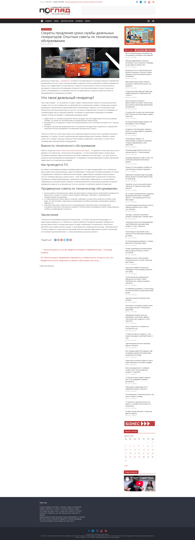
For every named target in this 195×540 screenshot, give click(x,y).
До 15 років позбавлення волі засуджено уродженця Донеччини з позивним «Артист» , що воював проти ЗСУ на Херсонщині (139, 197)
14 (144, 450)
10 (126, 450)
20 (139, 453)
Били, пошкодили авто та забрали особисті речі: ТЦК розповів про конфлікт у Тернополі (137, 370)
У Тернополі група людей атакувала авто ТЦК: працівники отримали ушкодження (137, 379)
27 (139, 457)
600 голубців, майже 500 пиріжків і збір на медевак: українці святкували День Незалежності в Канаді (138, 353)
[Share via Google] (61, 240)
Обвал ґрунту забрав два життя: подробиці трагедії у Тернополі (136, 388)
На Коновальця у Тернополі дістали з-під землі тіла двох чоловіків (139, 395)
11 (130, 450)
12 (135, 450)
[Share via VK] (58, 240)
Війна (56, 21)
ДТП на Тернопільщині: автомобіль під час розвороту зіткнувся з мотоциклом (139, 54)
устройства (65, 81)
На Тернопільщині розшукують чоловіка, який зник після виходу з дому (139, 242)
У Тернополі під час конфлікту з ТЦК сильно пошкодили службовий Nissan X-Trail (139, 336)
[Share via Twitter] (64, 240)
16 (152, 450)
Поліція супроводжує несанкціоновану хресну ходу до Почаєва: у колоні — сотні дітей (138, 251)
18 (130, 453)
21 (144, 453)
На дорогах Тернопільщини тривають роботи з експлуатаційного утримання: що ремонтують (138, 131)
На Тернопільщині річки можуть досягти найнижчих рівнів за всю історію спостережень (139, 207)
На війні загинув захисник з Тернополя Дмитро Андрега (84, 2)
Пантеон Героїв (67, 21)
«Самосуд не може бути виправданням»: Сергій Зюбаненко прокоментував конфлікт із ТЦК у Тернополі (139, 224)
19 (135, 453)
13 (139, 450)
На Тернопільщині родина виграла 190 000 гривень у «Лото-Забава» (138, 123)
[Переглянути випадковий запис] (153, 21)
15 (148, 450)
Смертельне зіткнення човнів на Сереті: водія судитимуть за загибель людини (139, 361)
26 (135, 457)
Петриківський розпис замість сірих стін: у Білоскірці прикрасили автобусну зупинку (139, 160)
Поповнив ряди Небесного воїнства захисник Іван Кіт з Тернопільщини (137, 151)
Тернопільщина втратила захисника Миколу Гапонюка (137, 344)
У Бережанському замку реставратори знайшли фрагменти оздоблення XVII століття (138, 93)
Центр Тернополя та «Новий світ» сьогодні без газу (137, 327)
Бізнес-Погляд (46, 29)
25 (130, 457)
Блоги (87, 21)
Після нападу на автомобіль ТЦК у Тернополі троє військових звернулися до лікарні (138, 234)
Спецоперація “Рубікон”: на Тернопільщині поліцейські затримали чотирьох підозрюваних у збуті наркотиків (138, 142)
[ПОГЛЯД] (42, 21)
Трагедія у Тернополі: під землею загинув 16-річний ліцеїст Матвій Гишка (139, 216)
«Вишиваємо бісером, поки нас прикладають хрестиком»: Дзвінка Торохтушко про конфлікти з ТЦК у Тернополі (137, 318)
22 (148, 453)
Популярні (140, 50)
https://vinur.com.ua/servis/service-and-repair (73, 150)
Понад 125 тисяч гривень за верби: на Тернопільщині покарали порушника (138, 168)
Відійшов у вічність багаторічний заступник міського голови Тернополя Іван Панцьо (138, 260)
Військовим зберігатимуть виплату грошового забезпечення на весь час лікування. (138, 84)
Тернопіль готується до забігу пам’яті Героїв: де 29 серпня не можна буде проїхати (138, 186)
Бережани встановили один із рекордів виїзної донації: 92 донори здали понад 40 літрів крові (138, 177)
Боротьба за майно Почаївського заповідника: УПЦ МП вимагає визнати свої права (138, 270)
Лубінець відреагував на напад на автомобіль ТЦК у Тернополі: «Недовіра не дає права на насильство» (139, 63)
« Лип (126, 466)
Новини (48, 21)
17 (126, 453)
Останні (130, 50)
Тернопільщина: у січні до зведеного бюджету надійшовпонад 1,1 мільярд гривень (76, 251)
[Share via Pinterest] (70, 240)
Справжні (79, 21)
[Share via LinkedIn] (67, 240)
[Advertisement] (118, 10)
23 (152, 453)
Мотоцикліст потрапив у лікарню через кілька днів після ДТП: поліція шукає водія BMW (139, 307)
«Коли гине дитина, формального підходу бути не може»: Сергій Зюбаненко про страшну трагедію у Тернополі (137, 280)
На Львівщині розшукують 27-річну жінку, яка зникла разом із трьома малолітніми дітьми (139, 291)
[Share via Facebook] (55, 240)
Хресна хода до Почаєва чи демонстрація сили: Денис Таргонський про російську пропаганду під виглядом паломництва (139, 104)
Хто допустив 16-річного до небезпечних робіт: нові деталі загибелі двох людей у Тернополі (139, 114)
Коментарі (151, 50)
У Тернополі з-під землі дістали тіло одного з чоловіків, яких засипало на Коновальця (138, 404)
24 (126, 457)
